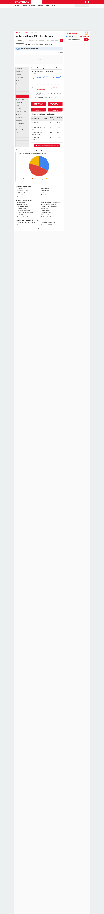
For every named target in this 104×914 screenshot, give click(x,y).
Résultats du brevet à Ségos (48, 222)
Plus (76, 2)
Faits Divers (32, 5)
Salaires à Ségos (21, 202)
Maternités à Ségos (46, 212)
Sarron (18, 197)
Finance (62, 2)
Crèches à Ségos (45, 210)
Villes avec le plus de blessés (38, 109)
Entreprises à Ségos (46, 215)
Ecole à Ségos (44, 208)
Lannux (51, 44)
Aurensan (43, 188)
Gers (23, 33)
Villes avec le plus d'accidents (55, 104)
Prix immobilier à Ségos (47, 217)
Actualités (36, 2)
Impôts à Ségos (21, 215)
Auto (69, 2)
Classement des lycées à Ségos (49, 206)
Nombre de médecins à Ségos (25, 212)
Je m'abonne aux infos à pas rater (30, 48)
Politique (17, 5)
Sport (46, 2)
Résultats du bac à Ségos (23, 225)
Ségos (28, 33)
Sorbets (43, 190)
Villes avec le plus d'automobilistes (48, 145)
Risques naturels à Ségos (23, 210)
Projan (46, 44)
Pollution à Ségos (21, 208)
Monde (47, 5)
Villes (53, 5)
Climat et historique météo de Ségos (50, 202)
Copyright (39, 228)
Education (40, 5)
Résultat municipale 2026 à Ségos (26, 222)
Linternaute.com (71, 36)
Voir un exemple (84, 36)
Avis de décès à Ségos (22, 204)
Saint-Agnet (39, 44)
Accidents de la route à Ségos (38, 104)
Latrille (33, 44)
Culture (53, 2)
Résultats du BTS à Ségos (47, 225)
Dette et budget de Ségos (23, 217)
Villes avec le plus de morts (55, 109)
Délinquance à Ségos (22, 206)
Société (25, 5)
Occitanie (43, 194)
